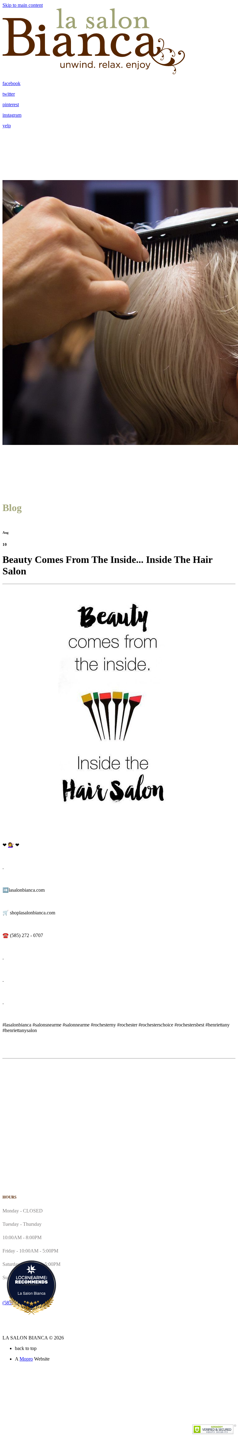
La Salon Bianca (32, 1293)
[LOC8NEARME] (31, 1277)
